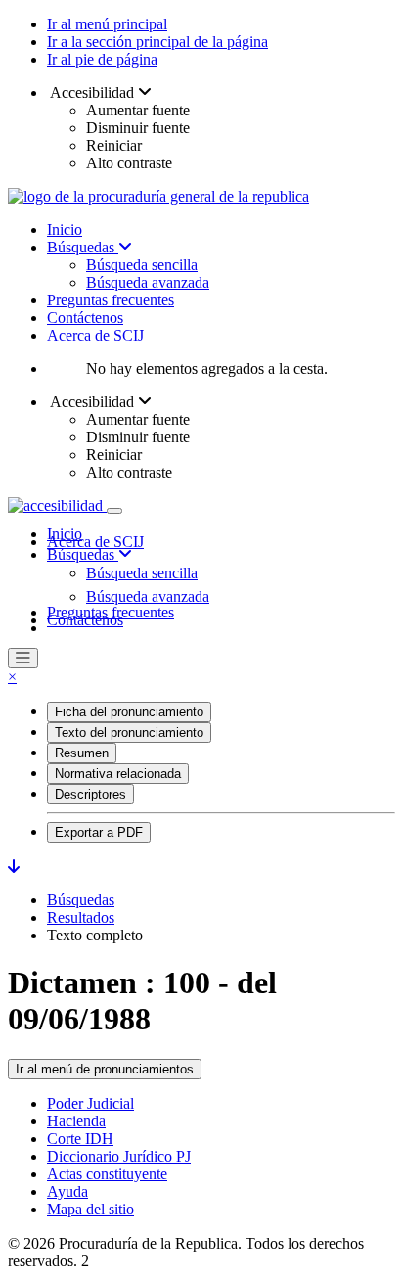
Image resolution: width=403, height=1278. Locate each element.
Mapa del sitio (90, 1209)
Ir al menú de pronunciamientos (105, 1069)
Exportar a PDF (99, 832)
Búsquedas (82, 247)
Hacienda (76, 1121)
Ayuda (67, 1191)
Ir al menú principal (107, 24)
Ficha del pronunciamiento (129, 712)
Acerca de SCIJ (95, 335)
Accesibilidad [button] (92, 92)
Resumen (82, 753)
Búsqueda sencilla (142, 264)
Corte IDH (80, 1138)
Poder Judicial (90, 1103)
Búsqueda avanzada (147, 282)
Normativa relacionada (118, 773)
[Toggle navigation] (114, 511)
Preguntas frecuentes (110, 300)
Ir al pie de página (102, 59)
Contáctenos (85, 317)
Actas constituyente (107, 1173)
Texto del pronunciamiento (129, 732)
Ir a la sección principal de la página (157, 41)
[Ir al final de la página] (14, 866)
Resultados (80, 917)
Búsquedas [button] (82, 554)
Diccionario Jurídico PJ (119, 1156)
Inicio (64, 229)
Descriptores (90, 794)
